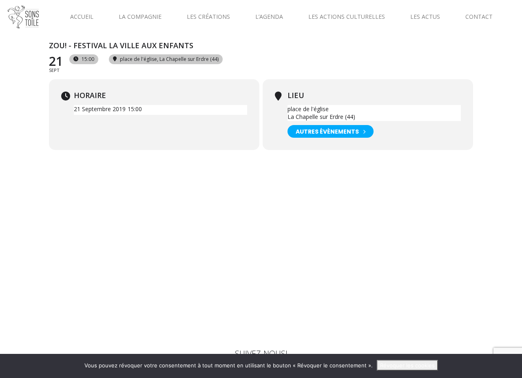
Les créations (208, 16)
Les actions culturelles (346, 16)
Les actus (425, 16)
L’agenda (269, 16)
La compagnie (140, 16)
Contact (479, 16)
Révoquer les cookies (407, 365)
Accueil (81, 16)
